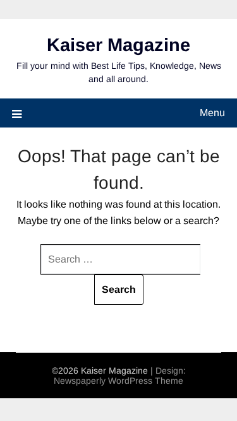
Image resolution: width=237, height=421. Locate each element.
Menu (212, 112)
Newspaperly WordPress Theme (118, 381)
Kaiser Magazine (118, 45)
